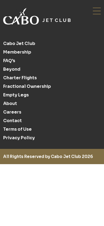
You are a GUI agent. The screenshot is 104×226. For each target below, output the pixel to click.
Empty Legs (16, 95)
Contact (12, 120)
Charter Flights (20, 78)
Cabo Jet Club (19, 43)
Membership (17, 52)
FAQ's (9, 60)
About (10, 103)
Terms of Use (17, 129)
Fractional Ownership (27, 86)
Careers (12, 112)
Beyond (11, 69)
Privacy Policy (19, 138)
